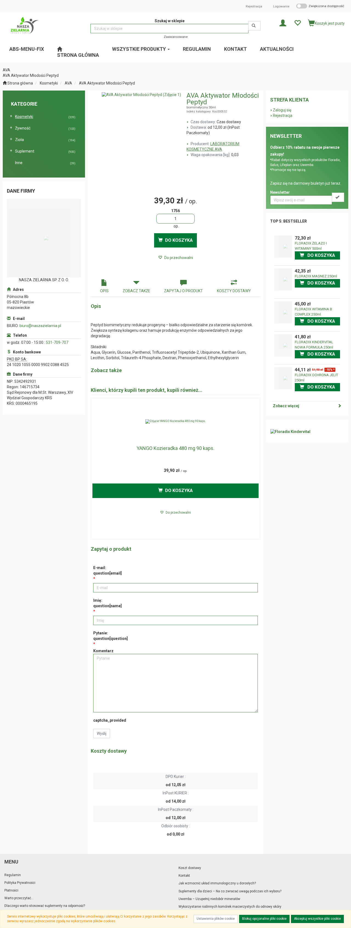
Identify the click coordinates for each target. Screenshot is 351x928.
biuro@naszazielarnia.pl (40, 326)
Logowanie (281, 6)
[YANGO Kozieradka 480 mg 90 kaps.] (175, 421)
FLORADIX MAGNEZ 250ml (316, 276)
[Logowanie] (283, 23)
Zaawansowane (176, 37)
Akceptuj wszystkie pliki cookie (317, 919)
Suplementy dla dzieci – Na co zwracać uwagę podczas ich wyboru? (230, 891)
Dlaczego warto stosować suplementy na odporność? (44, 906)
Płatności (11, 890)
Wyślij (101, 733)
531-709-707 (57, 342)
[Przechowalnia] (297, 23)
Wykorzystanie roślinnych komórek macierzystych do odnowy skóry (230, 907)
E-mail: (107, 570)
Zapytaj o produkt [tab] (183, 291)
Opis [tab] (104, 291)
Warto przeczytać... (18, 898)
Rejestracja (254, 6)
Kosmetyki (49, 83)
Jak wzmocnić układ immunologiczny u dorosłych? (217, 883)
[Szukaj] (254, 25)
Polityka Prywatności (19, 883)
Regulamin (12, 875)
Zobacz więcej (286, 406)
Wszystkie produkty (139, 49)
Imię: (107, 603)
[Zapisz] (338, 197)
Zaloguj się (282, 110)
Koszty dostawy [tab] (234, 291)
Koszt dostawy (190, 868)
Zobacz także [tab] (136, 291)
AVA (68, 83)
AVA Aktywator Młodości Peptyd (107, 83)
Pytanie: (110, 636)
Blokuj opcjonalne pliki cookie (264, 919)
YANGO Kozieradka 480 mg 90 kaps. (175, 448)
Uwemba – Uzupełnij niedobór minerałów (209, 899)
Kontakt (184, 876)
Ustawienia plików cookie (216, 919)
